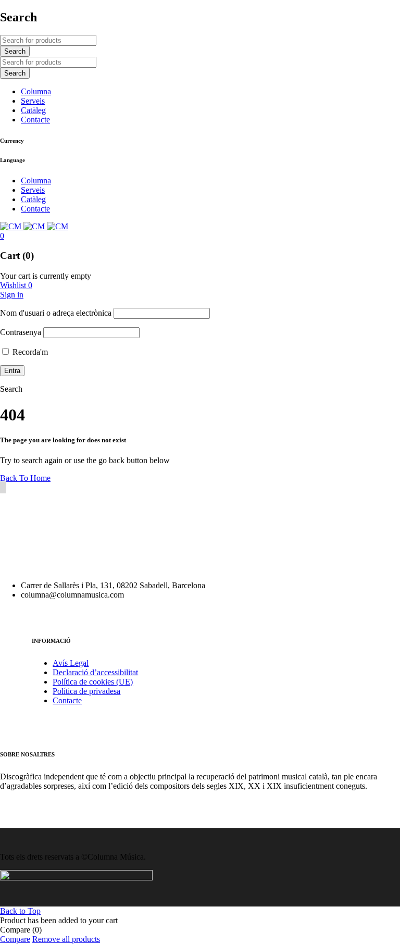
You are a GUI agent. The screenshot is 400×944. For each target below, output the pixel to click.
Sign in (11, 294)
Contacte (67, 700)
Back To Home (25, 478)
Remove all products (66, 939)
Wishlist (16, 285)
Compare (15, 939)
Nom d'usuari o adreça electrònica (55, 312)
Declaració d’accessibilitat (95, 672)
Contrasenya (20, 332)
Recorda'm (29, 351)
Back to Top (20, 910)
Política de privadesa (86, 691)
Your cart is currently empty (45, 275)
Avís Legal (71, 663)
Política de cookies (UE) (93, 681)
